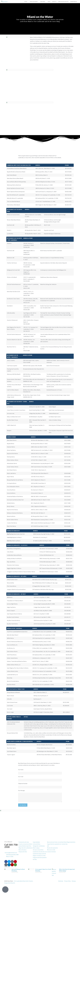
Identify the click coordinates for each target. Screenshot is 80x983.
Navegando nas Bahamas (39, 846)
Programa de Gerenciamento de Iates (40, 858)
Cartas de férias (36, 844)
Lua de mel (43, 853)
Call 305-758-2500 (11, 845)
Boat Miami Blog (65, 842)
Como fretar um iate (56, 842)
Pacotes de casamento (52, 848)
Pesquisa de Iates (23, 851)
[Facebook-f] (6, 861)
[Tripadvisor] (15, 864)
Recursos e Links (51, 849)
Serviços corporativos (38, 849)
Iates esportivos (27, 846)
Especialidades (36, 842)
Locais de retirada (51, 851)
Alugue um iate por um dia (39, 855)
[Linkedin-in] (9, 864)
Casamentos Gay (37, 853)
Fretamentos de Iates (24, 842)
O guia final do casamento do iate (54, 845)
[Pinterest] (15, 861)
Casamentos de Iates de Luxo (40, 851)
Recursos (49, 842)
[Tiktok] (12, 861)
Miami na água (36, 848)
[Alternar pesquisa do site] (79, 1)
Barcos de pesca (22, 849)
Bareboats (30, 848)
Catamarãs (21, 846)
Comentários (72, 842)
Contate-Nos (64, 844)
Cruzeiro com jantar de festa (25, 844)
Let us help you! (8, 841)
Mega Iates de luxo (23, 848)
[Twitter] (9, 861)
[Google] (6, 864)
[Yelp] (12, 864)
